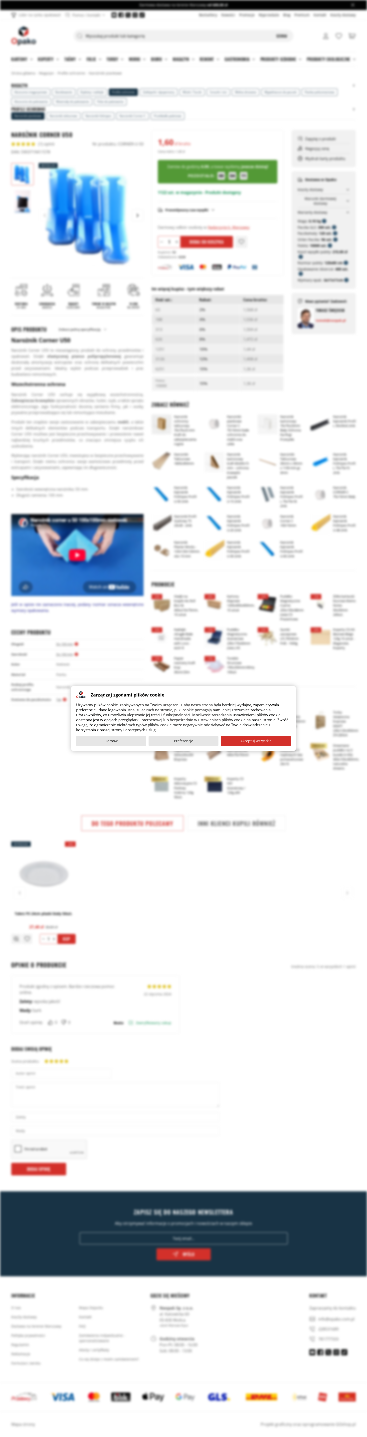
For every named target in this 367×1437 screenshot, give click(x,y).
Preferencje (183, 740)
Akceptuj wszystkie (256, 740)
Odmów (111, 740)
